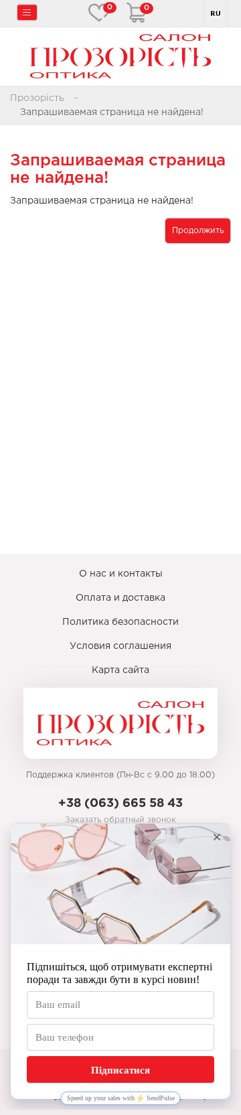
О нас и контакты (121, 574)
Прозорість (37, 98)
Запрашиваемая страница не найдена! (112, 112)
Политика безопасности (120, 622)
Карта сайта (120, 670)
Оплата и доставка (120, 598)
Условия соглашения (120, 646)
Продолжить (198, 230)
